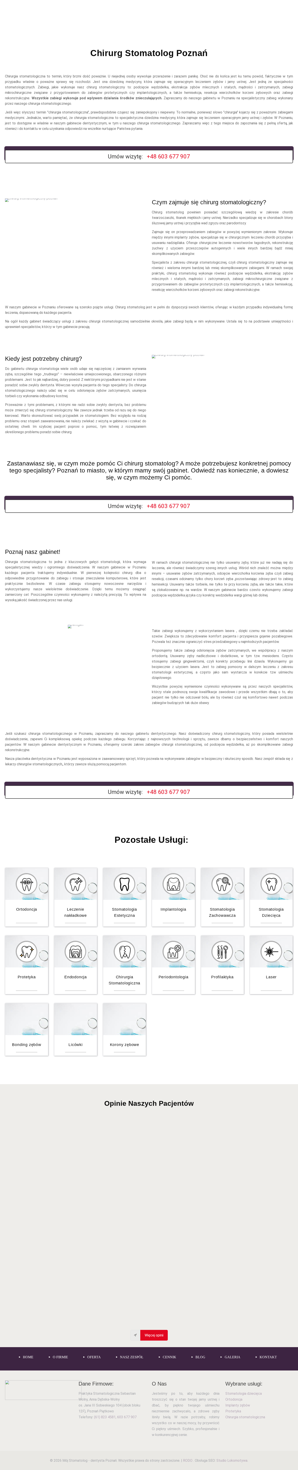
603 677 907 (127, 1417)
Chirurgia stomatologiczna (245, 1417)
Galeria (232, 1357)
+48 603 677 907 (168, 156)
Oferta (93, 1357)
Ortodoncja (233, 1399)
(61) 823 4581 (105, 1417)
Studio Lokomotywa (231, 1460)
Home (27, 1357)
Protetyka (233, 1411)
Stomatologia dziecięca (243, 1393)
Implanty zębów (237, 1405)
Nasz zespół (131, 1357)
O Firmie (60, 1357)
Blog (200, 1357)
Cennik (169, 1357)
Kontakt (268, 1357)
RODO (188, 1460)
